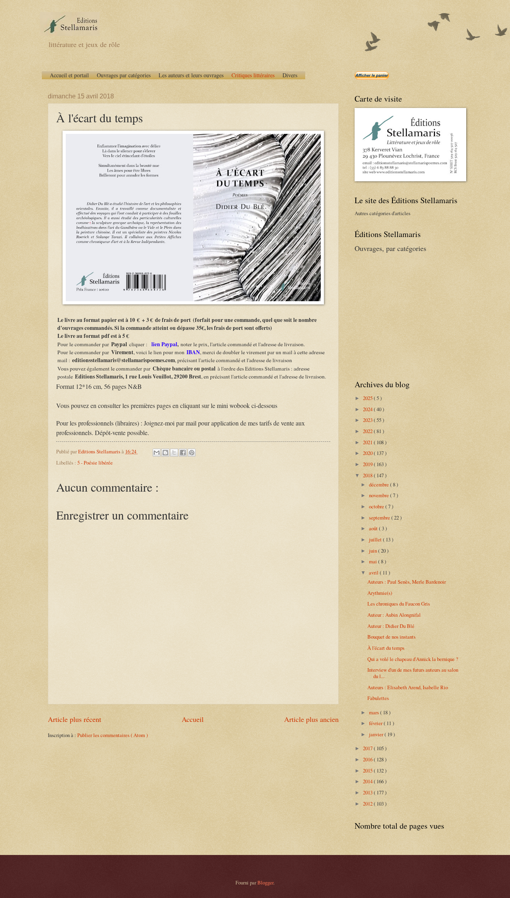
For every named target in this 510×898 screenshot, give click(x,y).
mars (374, 712)
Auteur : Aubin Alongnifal (394, 614)
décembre (379, 484)
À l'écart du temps (385, 647)
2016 (368, 759)
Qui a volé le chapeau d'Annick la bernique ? (412, 659)
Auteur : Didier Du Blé (390, 625)
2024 (368, 409)
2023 (368, 420)
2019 (368, 464)
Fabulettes (378, 698)
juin (373, 550)
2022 (368, 431)
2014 (368, 781)
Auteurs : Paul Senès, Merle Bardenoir (406, 581)
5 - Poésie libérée (95, 462)
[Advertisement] (404, 315)
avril (374, 572)
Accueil (193, 719)
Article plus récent (74, 719)
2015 (368, 770)
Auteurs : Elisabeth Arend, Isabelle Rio (407, 687)
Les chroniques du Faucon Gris (398, 603)
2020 (368, 453)
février (376, 723)
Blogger (265, 882)
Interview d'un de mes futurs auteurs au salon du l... (412, 672)
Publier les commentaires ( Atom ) (112, 735)
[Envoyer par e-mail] (157, 453)
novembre (379, 495)
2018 (368, 475)
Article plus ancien (311, 719)
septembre (380, 517)
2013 (368, 792)
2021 (368, 442)
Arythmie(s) (379, 592)
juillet (376, 539)
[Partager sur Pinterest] (192, 453)
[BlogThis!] (165, 453)
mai (373, 561)
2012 (368, 803)
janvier (376, 734)
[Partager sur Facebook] (183, 453)
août (374, 528)
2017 (368, 748)
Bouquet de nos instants (391, 636)
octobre (377, 506)
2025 (368, 398)
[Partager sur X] (174, 453)
